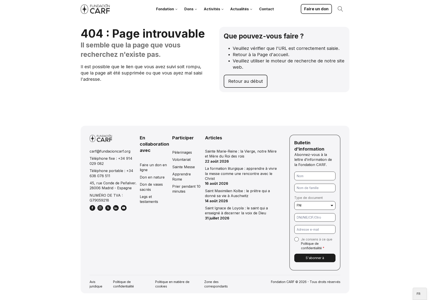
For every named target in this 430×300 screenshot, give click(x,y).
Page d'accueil (272, 54)
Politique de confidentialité (123, 284)
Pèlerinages (182, 152)
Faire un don (316, 8)
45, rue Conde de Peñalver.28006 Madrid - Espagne (113, 185)
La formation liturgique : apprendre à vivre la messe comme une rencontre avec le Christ (241, 173)
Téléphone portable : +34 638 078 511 (111, 173)
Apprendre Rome (181, 176)
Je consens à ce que (316, 243)
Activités (212, 9)
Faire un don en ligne (153, 167)
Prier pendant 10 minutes (186, 189)
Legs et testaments (149, 199)
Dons (189, 9)
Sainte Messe (183, 167)
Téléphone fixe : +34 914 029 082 (111, 161)
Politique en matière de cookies (172, 284)
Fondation (165, 9)
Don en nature (152, 177)
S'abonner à (315, 258)
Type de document (308, 198)
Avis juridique (96, 284)
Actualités (239, 9)
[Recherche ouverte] (340, 9)
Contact (266, 9)
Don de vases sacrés (151, 186)
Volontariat (181, 159)
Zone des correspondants (216, 284)
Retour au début (245, 81)
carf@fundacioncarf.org (110, 151)
